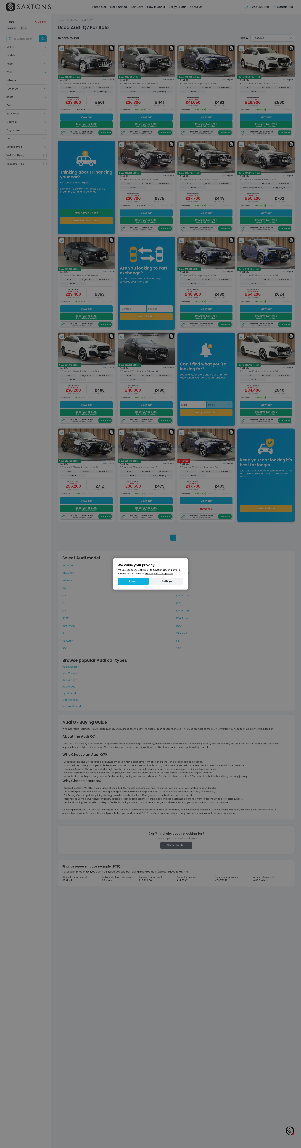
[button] (166, 581)
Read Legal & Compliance (159, 573)
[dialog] (150, 574)
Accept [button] (133, 581)
